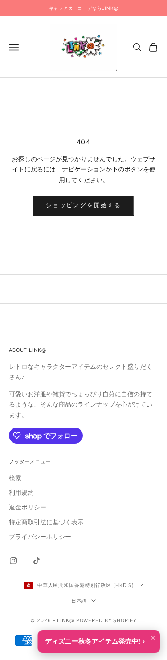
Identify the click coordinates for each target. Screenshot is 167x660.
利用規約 (21, 493)
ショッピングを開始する (83, 205)
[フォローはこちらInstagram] (13, 560)
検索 (15, 478)
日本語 (79, 601)
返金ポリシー (27, 507)
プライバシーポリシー (40, 537)
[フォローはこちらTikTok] (36, 560)
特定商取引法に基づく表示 (46, 522)
